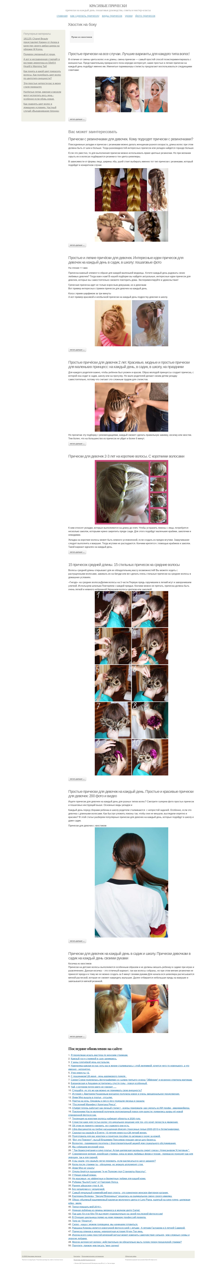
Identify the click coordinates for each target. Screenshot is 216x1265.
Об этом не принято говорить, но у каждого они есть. (100, 1125)
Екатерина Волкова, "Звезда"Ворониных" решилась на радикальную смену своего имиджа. (122, 1196)
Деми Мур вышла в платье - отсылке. (92, 1097)
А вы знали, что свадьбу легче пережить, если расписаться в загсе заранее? (114, 1160)
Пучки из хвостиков (81, 36)
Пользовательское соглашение (93, 1256)
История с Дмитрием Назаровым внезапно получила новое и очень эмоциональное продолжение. (126, 1093)
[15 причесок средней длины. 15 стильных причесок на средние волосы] (131, 683)
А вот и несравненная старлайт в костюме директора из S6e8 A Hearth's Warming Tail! (42, 63)
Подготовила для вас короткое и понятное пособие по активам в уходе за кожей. (116, 1136)
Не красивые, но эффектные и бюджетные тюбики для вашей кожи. (109, 1178)
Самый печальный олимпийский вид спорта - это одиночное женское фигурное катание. (120, 1192)
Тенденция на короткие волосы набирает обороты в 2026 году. (106, 1118)
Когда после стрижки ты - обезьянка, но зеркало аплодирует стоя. (107, 1164)
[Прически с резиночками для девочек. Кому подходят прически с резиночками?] (131, 205)
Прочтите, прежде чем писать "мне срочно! (95, 1245)
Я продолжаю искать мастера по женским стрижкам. (99, 1055)
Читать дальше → (77, 119)
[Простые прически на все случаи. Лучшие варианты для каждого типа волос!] (131, 94)
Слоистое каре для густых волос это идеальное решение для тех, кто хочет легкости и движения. (125, 1122)
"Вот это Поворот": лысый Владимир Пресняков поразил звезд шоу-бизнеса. (114, 1139)
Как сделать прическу (84, 15)
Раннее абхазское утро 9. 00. (87, 1185)
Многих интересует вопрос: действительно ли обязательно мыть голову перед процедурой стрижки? (127, 1242)
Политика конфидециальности (84, 1260)
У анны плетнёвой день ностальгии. (90, 1062)
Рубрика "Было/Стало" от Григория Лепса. (95, 1182)
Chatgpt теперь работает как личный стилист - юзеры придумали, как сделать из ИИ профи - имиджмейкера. (131, 1108)
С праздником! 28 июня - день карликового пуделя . (99, 1076)
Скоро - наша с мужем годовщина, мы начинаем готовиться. (105, 1224)
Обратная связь (130, 1256)
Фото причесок (145, 15)
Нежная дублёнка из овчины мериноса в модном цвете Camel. (106, 1210)
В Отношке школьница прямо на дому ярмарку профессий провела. (109, 1217)
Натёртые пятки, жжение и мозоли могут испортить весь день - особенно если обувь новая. (42, 95)
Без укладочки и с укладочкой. (88, 1189)
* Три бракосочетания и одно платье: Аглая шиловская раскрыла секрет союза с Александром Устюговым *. (131, 1150)
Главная (62, 15)
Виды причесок (112, 15)
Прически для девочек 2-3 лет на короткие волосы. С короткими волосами (126, 456)
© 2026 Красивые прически (31, 1256)
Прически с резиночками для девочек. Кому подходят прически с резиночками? (130, 139)
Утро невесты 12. (80, 1072)
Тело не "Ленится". (82, 1220)
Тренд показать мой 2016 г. (87, 1206)
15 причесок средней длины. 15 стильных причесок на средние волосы (124, 564)
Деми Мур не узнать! (83, 1168)
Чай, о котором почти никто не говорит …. (93, 1086)
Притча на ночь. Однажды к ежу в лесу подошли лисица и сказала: (108, 1101)
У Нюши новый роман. (84, 1175)
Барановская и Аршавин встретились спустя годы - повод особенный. (109, 1083)
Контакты (77, 1256)
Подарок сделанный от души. (39, 54)
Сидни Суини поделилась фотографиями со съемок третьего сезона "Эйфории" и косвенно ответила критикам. (131, 1079)
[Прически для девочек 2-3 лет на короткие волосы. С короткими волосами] (131, 492)
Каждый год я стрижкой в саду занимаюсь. (94, 1058)
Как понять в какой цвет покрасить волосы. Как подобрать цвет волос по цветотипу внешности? (42, 75)
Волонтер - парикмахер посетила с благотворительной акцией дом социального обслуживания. (124, 1143)
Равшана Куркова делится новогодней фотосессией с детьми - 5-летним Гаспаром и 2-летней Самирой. (128, 1227)
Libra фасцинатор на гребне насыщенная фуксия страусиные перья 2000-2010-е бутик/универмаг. (126, 1129)
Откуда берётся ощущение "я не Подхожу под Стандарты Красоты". (109, 1171)
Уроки (129, 15)
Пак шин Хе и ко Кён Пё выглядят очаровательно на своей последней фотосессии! (117, 1213)
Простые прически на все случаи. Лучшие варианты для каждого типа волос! (129, 54)
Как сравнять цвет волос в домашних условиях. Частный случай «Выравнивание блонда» (41, 107)
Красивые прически (108, 5)
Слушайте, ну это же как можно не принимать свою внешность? (107, 1090)
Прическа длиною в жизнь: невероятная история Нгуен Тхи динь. (107, 1231)
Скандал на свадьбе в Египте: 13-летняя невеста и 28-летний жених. (109, 1132)
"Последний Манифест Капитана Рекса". (94, 1104)
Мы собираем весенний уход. (88, 1146)
